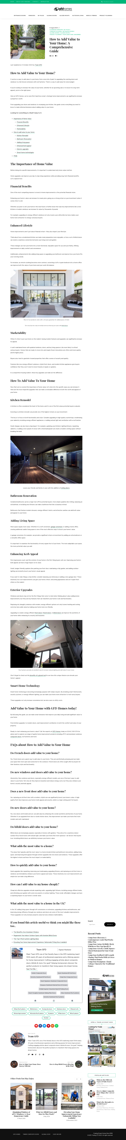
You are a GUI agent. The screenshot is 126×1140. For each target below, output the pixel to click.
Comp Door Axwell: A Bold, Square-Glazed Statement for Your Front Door (101, 950)
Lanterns (51, 1013)
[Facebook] (35, 1001)
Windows (32, 15)
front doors (38, 613)
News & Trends (91, 15)
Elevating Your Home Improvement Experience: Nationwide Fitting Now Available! (40, 942)
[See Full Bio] (37, 969)
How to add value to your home (24, 132)
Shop (12, 1)
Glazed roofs (74, 1009)
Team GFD (38, 65)
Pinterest (44, 1054)
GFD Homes (56, 731)
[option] (21, 1101)
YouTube (33, 1054)
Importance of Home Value (23, 119)
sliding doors (65, 488)
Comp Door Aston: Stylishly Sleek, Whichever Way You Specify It (101, 945)
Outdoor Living (77, 15)
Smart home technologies (25, 152)
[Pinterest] (72, 1001)
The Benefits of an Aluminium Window (26, 932)
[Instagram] (54, 1001)
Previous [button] (77, 1079)
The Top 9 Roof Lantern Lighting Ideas (26, 939)
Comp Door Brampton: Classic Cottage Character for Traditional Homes (101, 964)
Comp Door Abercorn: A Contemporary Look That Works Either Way (100, 940)
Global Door (46, 1134)
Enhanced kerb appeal (24, 146)
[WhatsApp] (56, 1026)
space (23, 142)
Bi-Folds (41, 15)
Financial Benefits (23, 122)
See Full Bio (31, 969)
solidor (47, 1018)
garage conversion (56, 527)
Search (90, 921)
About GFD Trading (23, 1)
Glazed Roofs (64, 15)
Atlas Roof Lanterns (20, 1009)
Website (29, 1054)
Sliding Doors (52, 15)
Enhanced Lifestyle (23, 125)
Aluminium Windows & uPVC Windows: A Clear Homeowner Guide (21, 1114)
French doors (47, 613)
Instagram (40, 1054)
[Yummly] (52, 1026)
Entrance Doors (20, 15)
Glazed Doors (54, 33)
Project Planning (106, 15)
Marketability (21, 129)
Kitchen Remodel (22, 136)
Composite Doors (56, 31)
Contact (35, 1)
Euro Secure (57, 1134)
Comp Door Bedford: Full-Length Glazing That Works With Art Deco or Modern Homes (101, 957)
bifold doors (57, 613)
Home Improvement (20, 1013)
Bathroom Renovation (24, 139)
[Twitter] (44, 1026)
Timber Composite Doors (31, 1134)
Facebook (36, 1054)
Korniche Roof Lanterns (37, 1013)
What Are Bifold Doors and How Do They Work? (46, 1113)
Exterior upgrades (23, 149)
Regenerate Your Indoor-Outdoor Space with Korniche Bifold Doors (35, 935)
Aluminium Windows (56, 29)
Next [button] (80, 1079)
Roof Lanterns (74, 1013)
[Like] (36, 1026)
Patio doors (62, 1013)
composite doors (15, 737)
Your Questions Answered (72, 34)
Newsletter (45, 1)
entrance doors (62, 1009)
